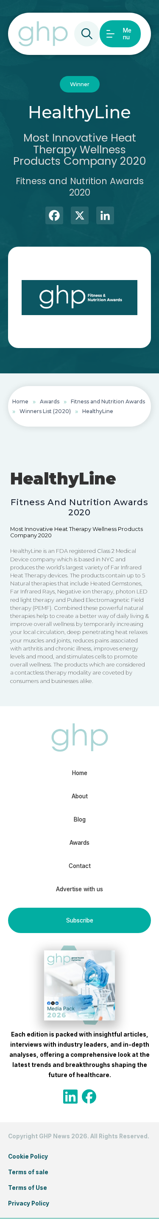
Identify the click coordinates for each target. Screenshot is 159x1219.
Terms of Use (27, 1187)
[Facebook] (54, 216)
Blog (80, 819)
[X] (79, 216)
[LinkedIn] (105, 216)
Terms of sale (28, 1172)
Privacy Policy (28, 1203)
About (80, 796)
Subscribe (79, 920)
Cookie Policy (28, 1156)
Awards (49, 401)
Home (20, 401)
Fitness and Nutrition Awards (108, 401)
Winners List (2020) (45, 411)
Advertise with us (79, 889)
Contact (80, 866)
